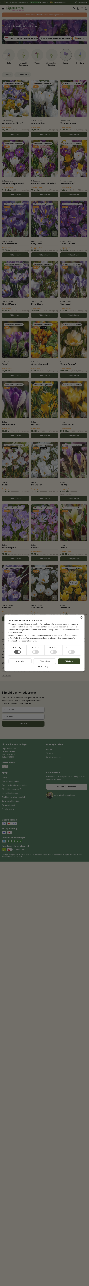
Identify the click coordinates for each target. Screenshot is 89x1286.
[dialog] (44, 642)
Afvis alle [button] (20, 661)
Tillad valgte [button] (45, 661)
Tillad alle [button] (69, 661)
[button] (44, 668)
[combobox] (82, 617)
